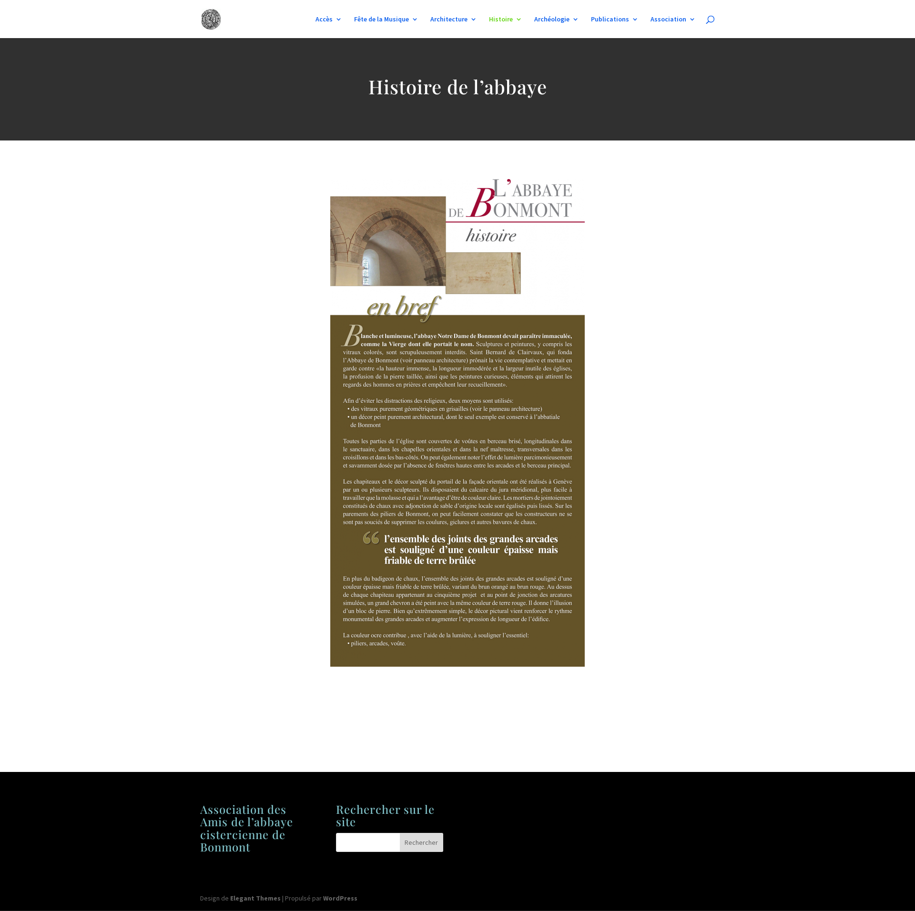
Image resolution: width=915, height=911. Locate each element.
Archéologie (551, 19)
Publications (610, 19)
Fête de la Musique (381, 19)
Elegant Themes (255, 898)
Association (668, 19)
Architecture (449, 19)
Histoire (501, 19)
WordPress (340, 898)
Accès (324, 19)
